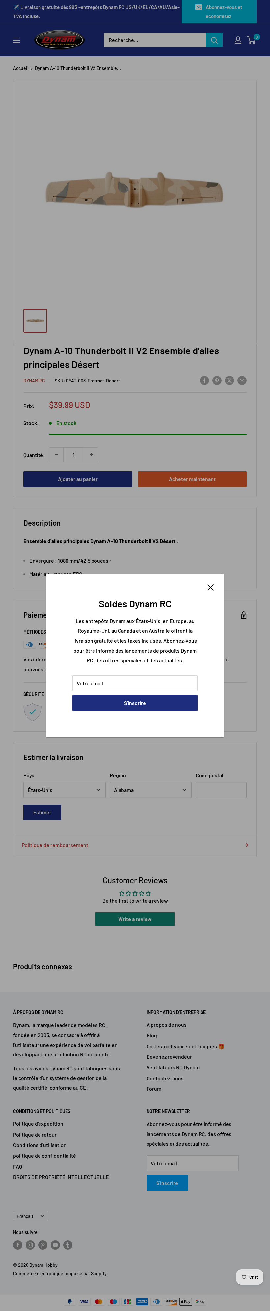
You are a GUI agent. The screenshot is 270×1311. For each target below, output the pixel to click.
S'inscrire (135, 703)
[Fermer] (210, 587)
